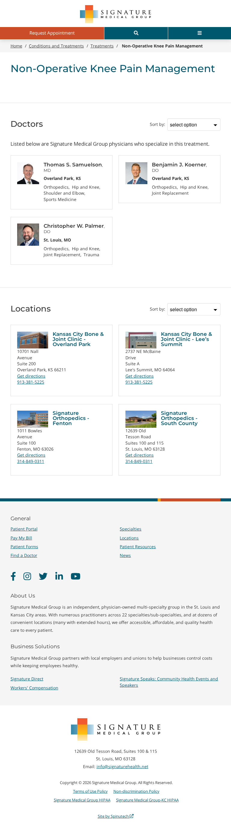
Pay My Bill (21, 538)
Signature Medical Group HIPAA (82, 800)
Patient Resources (138, 546)
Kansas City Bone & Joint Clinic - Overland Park (78, 339)
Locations (129, 538)
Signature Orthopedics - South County (179, 418)
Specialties (130, 529)
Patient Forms (24, 546)
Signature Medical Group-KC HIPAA (147, 800)
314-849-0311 (30, 461)
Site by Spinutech (114, 816)
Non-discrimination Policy (136, 791)
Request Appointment (52, 33)
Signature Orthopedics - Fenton (71, 418)
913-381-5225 (30, 382)
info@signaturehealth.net (122, 766)
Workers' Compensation (34, 688)
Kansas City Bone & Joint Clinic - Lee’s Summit (186, 339)
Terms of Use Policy (90, 791)
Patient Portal (24, 529)
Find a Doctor (24, 555)
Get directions (31, 376)
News (125, 555)
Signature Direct (27, 679)
